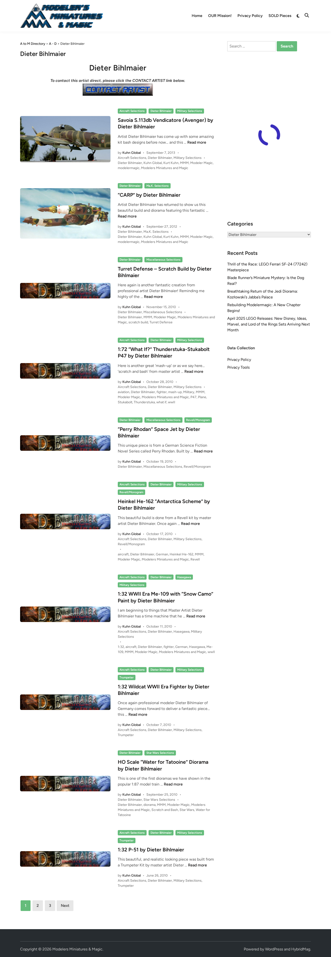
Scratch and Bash (164, 810)
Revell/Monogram (198, 420)
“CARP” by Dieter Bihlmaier (149, 195)
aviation (123, 392)
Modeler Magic (201, 163)
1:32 (121, 647)
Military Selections (189, 111)
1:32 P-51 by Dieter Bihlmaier (151, 850)
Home (197, 15)
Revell (195, 559)
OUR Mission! (220, 15)
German (162, 554)
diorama (149, 805)
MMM (184, 163)
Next (65, 905)
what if (161, 402)
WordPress (274, 949)
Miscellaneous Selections (163, 259)
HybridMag (300, 949)
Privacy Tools (238, 367)
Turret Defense (161, 322)
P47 (193, 397)
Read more (196, 142)
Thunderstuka (144, 402)
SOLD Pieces (279, 15)
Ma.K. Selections (157, 185)
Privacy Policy (250, 15)
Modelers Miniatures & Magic (77, 949)
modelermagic (129, 168)
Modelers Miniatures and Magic (164, 168)
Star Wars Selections (160, 753)
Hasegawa (184, 577)
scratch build (138, 322)
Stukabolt (125, 402)
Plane (202, 397)
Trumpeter (126, 677)
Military (188, 392)
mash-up (175, 392)
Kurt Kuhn (171, 163)
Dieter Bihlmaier (161, 111)
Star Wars (187, 810)
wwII (171, 402)
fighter (162, 392)
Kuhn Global (131, 153)
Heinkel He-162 (181, 554)
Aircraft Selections (132, 111)
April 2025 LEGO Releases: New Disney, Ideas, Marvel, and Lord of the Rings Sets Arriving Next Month (268, 324)
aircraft (123, 554)
